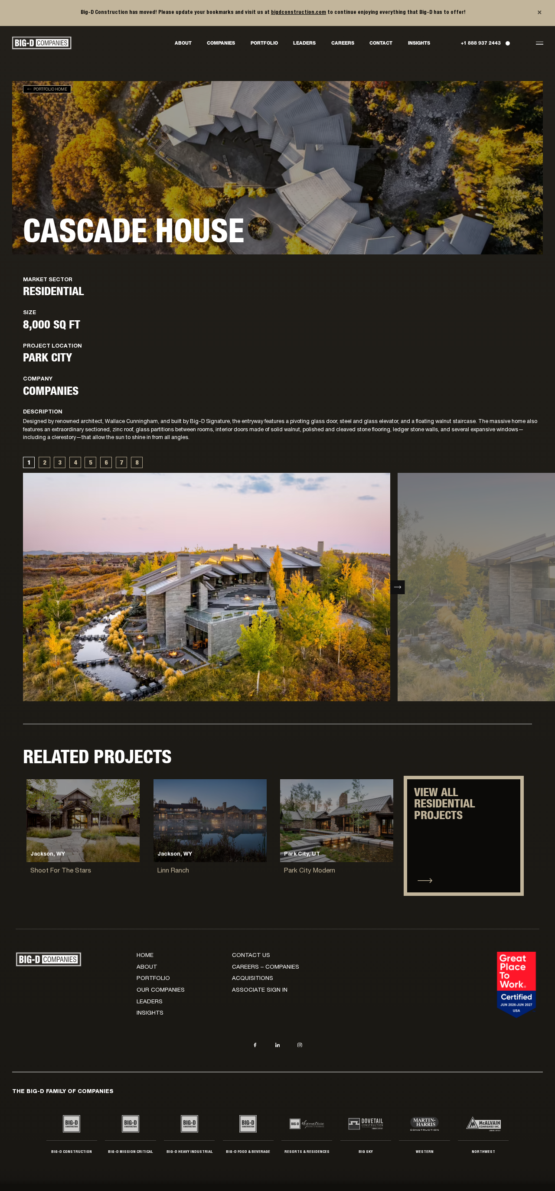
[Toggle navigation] (539, 42)
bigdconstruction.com (298, 12)
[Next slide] (398, 587)
